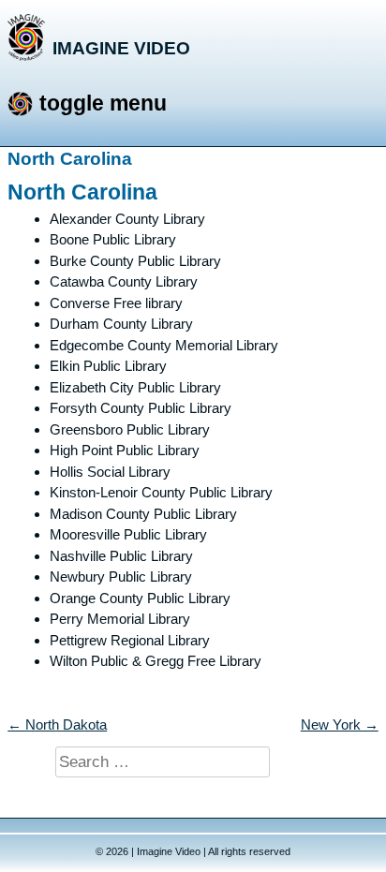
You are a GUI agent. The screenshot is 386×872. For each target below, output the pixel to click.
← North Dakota (57, 724)
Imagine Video (121, 48)
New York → (340, 724)
